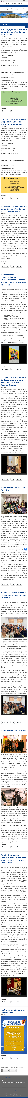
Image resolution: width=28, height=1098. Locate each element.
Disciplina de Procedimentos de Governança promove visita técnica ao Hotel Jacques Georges (14, 381)
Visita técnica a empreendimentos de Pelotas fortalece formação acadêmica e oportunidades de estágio (13, 279)
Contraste (14, 3)
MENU (3, 12)
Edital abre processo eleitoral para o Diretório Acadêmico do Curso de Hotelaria (14, 209)
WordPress (16, 1094)
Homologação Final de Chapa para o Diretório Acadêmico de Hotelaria (14, 32)
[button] (10, 359)
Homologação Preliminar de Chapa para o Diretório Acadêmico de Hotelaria (13, 121)
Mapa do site (21, 3)
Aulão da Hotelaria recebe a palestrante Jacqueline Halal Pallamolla (13, 595)
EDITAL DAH (4, 261)
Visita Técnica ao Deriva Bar (13, 730)
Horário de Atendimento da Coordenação (13, 1011)
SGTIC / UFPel (18, 1095)
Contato (12, 1090)
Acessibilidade (6, 3)
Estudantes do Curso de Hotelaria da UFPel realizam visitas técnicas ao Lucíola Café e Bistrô (13, 859)
